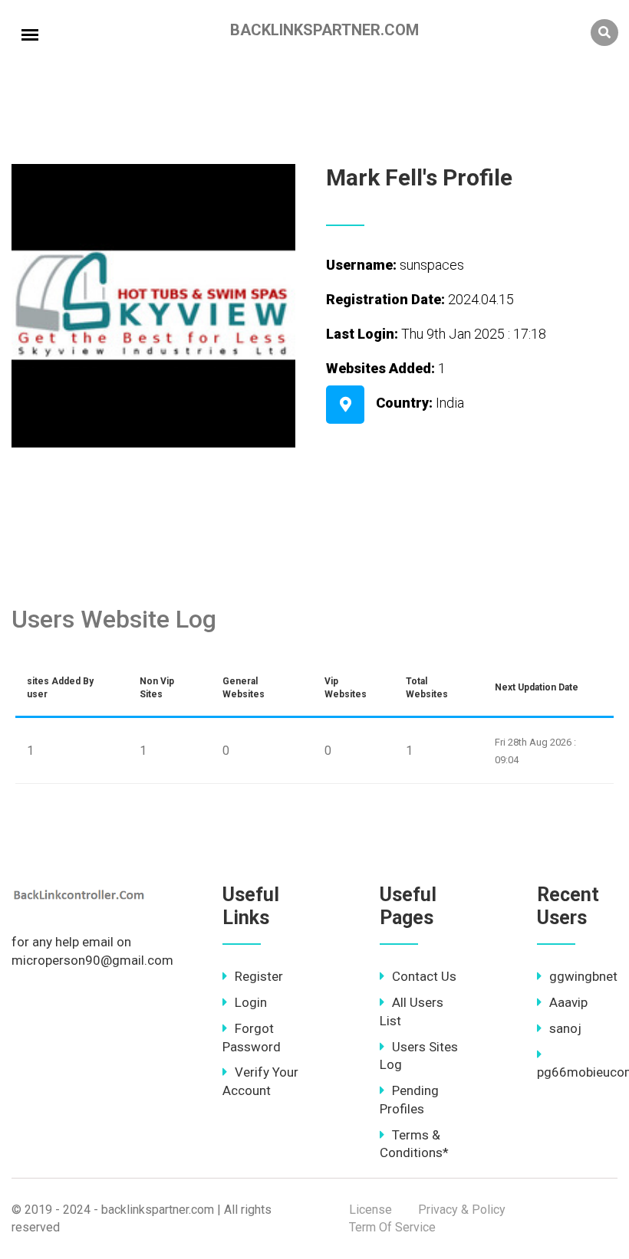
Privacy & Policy (462, 1209)
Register (259, 976)
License (370, 1209)
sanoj (565, 1028)
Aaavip (568, 1002)
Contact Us (424, 976)
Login (251, 1002)
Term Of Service (392, 1227)
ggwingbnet (583, 976)
